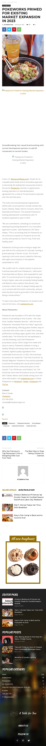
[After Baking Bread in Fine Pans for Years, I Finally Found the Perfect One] (7, 639)
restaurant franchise (18, 426)
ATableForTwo (8, 24)
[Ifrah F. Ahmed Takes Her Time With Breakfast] (7, 507)
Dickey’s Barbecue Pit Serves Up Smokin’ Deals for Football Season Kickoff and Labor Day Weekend (29, 497)
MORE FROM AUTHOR (26, 490)
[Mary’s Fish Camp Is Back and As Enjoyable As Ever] (7, 623)
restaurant (6, 426)
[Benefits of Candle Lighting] (7, 660)
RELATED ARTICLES (9, 490)
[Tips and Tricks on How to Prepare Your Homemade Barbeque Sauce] (7, 650)
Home (4, 2)
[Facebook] (17, 741)
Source (5, 419)
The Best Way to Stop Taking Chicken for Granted (34, 453)
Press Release (36, 423)
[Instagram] (23, 741)
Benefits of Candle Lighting (25, 657)
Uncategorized (12, 2)
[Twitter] (29, 741)
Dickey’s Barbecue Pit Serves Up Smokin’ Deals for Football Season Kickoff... (28, 601)
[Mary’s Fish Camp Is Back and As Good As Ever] (7, 518)
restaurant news (31, 426)
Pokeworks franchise (23, 423)
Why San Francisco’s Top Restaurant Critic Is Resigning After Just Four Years (12, 454)
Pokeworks (12, 423)
